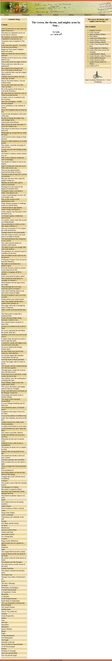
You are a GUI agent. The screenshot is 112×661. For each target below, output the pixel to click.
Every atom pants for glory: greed (12, 276)
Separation (5, 625)
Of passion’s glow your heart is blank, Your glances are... (12, 192)
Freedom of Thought (8, 651)
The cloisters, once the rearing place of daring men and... (13, 379)
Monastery (5, 627)
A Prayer (4, 481)
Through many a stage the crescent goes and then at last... (13, 371)
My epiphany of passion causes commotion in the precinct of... (12, 38)
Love (3, 581)
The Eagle (4, 640)
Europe (3, 649)
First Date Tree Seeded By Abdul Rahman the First (12, 492)
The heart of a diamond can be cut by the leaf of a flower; (13, 34)
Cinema (4, 614)
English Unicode (95, 30)
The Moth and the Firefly (10, 523)
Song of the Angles (8, 513)
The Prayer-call (6, 575)
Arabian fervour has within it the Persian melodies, (12, 423)
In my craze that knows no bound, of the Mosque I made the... (14, 392)
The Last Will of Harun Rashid (12, 644)
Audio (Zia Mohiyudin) (97, 38)
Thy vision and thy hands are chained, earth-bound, (11, 244)
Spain (3, 500)
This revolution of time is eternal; (12, 508)
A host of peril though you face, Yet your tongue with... (13, 196)
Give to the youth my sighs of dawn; (13, 62)
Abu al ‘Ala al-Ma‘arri (9, 611)
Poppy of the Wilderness (9, 541)
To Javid (4, 525)
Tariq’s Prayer (6, 506)
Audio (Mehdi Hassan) (97, 58)
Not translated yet (7, 470)
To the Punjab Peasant (9, 599)
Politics (3, 618)
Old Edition (93, 36)
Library (71, 15)
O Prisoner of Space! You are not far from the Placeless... (13, 260)
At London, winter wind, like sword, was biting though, (14, 221)
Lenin (3, 510)
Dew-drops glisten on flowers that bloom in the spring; (13, 473)
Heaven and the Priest (8, 530)
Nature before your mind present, (12, 299)
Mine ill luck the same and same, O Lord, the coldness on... (13, 125)
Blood (3, 631)
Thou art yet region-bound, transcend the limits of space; (11, 171)
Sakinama (4, 547)
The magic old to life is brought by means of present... (13, 306)
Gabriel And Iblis (7, 568)
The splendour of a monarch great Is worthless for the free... (13, 252)
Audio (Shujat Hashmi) (97, 40)
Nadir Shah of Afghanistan (10, 601)
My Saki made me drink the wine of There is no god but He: (13, 94)
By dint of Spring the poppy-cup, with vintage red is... (12, 119)
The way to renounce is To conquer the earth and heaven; (13, 229)
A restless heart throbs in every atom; (14, 426)
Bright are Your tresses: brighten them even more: (12, 50)
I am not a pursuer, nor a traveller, (12, 460)
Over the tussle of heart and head (12, 359)
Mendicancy (5, 528)
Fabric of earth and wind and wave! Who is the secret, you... (13, 167)
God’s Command (7, 515)
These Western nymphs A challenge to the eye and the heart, (13, 204)
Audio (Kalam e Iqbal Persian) (100, 56)
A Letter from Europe (8, 590)
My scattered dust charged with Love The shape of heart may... (12, 69)
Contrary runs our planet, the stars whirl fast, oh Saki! (13, 77)
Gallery (55, 15)
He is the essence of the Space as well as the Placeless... (12, 90)
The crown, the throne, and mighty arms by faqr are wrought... (13, 388)
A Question (5, 596)
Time (3, 549)
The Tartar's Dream (8, 607)
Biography (26, 15)
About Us (87, 15)
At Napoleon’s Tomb (8, 592)
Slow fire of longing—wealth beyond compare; (11, 102)
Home (6, 15)
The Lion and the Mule (9, 653)
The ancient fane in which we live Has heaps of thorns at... (13, 225)
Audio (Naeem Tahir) (96, 60)
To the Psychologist (8, 646)
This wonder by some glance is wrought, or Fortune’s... (12, 279)
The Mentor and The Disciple (11, 562)
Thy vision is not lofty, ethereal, (12, 433)
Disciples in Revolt (7, 642)
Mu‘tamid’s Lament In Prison (11, 489)
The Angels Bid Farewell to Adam (13, 552)
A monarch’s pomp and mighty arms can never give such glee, (13, 344)
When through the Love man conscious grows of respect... (11, 288)
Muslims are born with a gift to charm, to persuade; (12, 183)
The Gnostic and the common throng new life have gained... (14, 367)
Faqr (2, 620)
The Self (4, 622)
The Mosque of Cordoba (9, 487)
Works (39, 15)
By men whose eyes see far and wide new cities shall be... (12, 352)
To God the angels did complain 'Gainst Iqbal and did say (12, 356)
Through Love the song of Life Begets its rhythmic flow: (12, 188)
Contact (102, 15)
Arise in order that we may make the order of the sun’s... (13, 29)
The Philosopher (7, 638)
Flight (3, 633)
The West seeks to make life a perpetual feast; (11, 315)
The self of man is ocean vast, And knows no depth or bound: (13, 236)
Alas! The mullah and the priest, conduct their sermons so (12, 302)
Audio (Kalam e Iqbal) (97, 54)
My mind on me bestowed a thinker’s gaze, (11, 265)
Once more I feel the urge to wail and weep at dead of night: (12, 292)
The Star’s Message (8, 583)
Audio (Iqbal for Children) (98, 48)
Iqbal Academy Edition (97, 34)
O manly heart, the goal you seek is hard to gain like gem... (13, 340)
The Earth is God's (7, 534)
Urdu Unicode (94, 32)
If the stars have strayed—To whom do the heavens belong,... (13, 46)
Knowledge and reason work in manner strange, (12, 396)
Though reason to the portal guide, (13, 232)
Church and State (7, 532)
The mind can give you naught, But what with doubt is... (13, 248)
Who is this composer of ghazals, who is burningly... (12, 159)
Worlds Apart (5, 609)
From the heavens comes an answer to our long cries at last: (13, 269)
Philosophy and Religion (9, 588)
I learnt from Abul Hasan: (10, 122)
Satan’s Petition (6, 629)
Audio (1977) (94, 66)
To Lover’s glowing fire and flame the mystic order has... (13, 331)
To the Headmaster (7, 636)
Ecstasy (4, 521)
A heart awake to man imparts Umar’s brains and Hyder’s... (11, 208)
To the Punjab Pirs (7, 616)
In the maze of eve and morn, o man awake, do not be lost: (13, 375)
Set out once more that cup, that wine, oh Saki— (12, 86)
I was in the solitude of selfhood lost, (14, 416)
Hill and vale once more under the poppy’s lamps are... (13, 179)
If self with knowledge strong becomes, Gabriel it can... (11, 319)
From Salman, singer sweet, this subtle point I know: (12, 383)
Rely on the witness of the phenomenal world (10, 200)
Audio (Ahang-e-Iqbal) (97, 42)
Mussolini (4, 594)
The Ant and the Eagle (9, 655)
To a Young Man (7, 536)
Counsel (4, 539)
